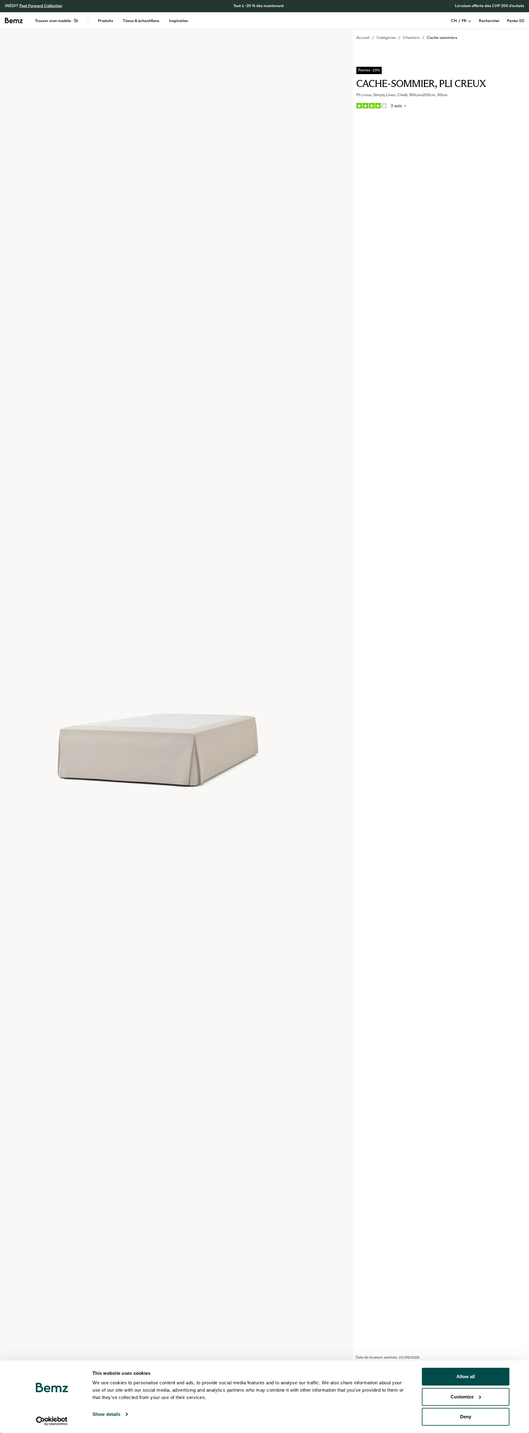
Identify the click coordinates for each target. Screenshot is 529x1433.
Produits (105, 20)
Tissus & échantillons (141, 20)
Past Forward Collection (40, 5)
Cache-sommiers (442, 37)
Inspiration (178, 20)
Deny (465, 1416)
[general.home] (14, 20)
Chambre (411, 37)
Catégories (386, 37)
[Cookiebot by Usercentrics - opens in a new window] (52, 1421)
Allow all (465, 1376)
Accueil (363, 37)
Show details (106, 1414)
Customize (462, 1396)
